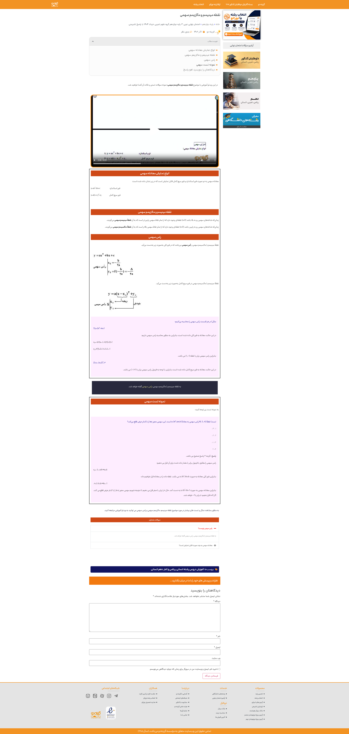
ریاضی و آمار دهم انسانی (163, 569)
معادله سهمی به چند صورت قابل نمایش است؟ (195, 545)
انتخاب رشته (198, 4)
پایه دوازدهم (207, 24)
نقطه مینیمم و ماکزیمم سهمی (200, 55)
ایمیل (217, 647)
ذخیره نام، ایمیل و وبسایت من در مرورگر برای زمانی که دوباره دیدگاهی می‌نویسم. (184, 669)
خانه (218, 24)
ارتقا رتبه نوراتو (214, 4)
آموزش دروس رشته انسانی (190, 569)
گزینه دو (261, 4)
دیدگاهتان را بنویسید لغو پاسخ (199, 69)
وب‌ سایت (216, 658)
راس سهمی (209, 60)
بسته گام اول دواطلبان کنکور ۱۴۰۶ (239, 4)
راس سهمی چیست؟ (205, 528)
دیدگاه (216, 601)
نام (218, 636)
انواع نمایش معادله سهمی (202, 50)
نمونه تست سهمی (205, 64)
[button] (93, 41)
